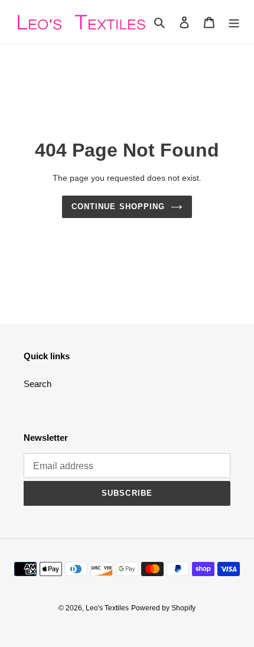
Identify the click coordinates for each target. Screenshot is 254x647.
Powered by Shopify (163, 608)
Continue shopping (118, 206)
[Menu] (234, 22)
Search (37, 384)
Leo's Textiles (107, 608)
